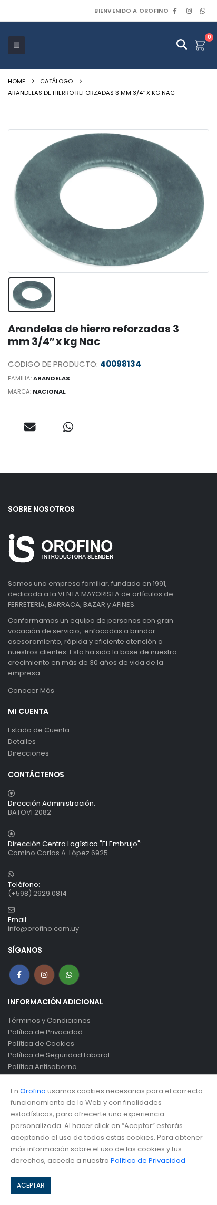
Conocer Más (31, 690)
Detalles (22, 742)
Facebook (19, 974)
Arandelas (51, 378)
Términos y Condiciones (49, 1020)
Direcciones (28, 753)
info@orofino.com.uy (43, 929)
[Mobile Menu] (16, 45)
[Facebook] (175, 10)
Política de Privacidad (45, 1032)
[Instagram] (189, 10)
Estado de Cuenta (39, 730)
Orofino (33, 1091)
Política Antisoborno (42, 1067)
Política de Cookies (41, 1044)
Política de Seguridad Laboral (59, 1055)
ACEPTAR (31, 1185)
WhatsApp (202, 10)
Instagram (44, 974)
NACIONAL (49, 391)
